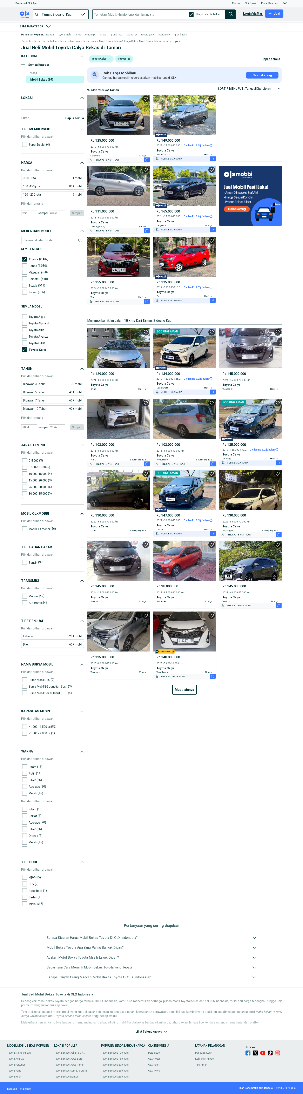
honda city (164, 34)
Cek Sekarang (262, 75)
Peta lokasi (25, 1088)
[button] (26, 3)
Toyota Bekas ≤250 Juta (115, 1070)
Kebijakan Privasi (204, 1058)
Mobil (37, 41)
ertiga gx (90, 34)
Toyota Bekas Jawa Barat (68, 1058)
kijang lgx (132, 34)
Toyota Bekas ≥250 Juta (115, 1076)
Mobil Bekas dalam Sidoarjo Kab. (117, 41)
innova (103, 34)
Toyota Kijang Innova (19, 1052)
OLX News (154, 1070)
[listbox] (109, 59)
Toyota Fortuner (16, 1064)
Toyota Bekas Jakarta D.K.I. (69, 1052)
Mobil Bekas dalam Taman (154, 41)
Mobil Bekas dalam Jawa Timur (78, 41)
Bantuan (12, 1088)
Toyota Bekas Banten (66, 1076)
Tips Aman (201, 1064)
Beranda (26, 41)
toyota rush (64, 34)
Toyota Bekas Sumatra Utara (70, 1070)
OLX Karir (153, 1064)
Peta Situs (154, 1052)
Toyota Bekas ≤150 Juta (115, 1058)
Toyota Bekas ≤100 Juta (115, 1052)
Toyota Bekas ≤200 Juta (115, 1064)
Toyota (176, 41)
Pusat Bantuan (203, 1052)
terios (78, 34)
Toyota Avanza (15, 1058)
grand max (116, 34)
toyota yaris (148, 34)
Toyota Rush (14, 1076)
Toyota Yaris (14, 1070)
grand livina (181, 34)
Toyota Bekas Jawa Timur (69, 1064)
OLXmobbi (154, 1058)
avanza (49, 34)
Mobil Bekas (50, 41)
